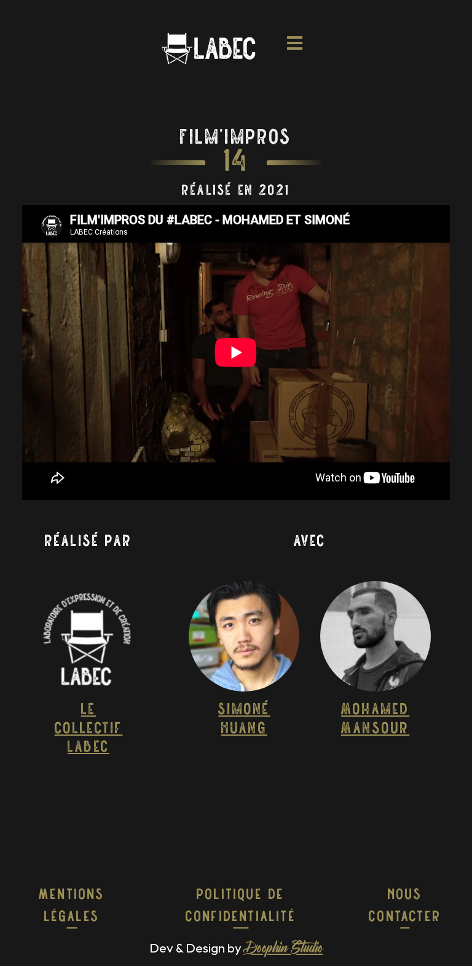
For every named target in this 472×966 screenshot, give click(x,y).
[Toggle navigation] (295, 48)
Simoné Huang (244, 719)
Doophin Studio (283, 949)
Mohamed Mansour (375, 719)
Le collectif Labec (89, 729)
